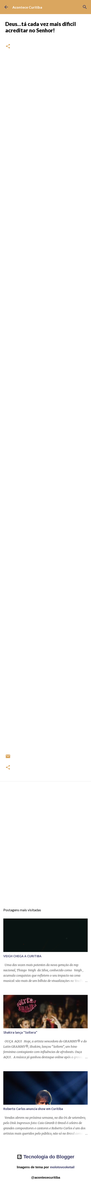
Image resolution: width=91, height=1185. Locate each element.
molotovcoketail (62, 1167)
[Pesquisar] (84, 7)
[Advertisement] (45, 847)
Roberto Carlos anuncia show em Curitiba (33, 1109)
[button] (8, 47)
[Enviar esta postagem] (8, 758)
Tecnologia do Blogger (48, 1156)
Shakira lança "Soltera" (20, 1032)
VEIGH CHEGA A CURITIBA (22, 956)
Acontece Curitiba (27, 7)
